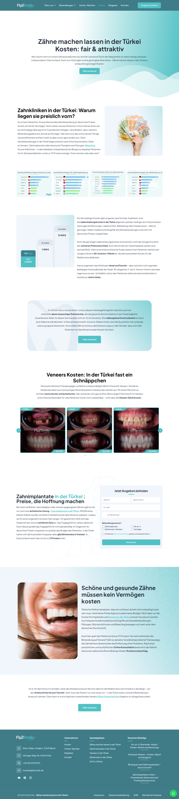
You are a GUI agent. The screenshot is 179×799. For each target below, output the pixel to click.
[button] (50, 5)
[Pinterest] (24, 777)
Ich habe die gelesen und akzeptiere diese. (128, 534)
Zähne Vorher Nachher (108, 696)
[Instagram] (30, 777)
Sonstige (137, 529)
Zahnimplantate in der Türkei (65, 511)
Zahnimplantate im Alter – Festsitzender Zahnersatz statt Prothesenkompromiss (144, 777)
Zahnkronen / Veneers (113, 529)
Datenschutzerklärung (121, 534)
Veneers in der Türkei (119, 617)
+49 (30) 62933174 (31, 763)
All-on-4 (137, 526)
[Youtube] (19, 777)
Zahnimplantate (111, 526)
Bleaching (90, 145)
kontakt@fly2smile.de (33, 770)
